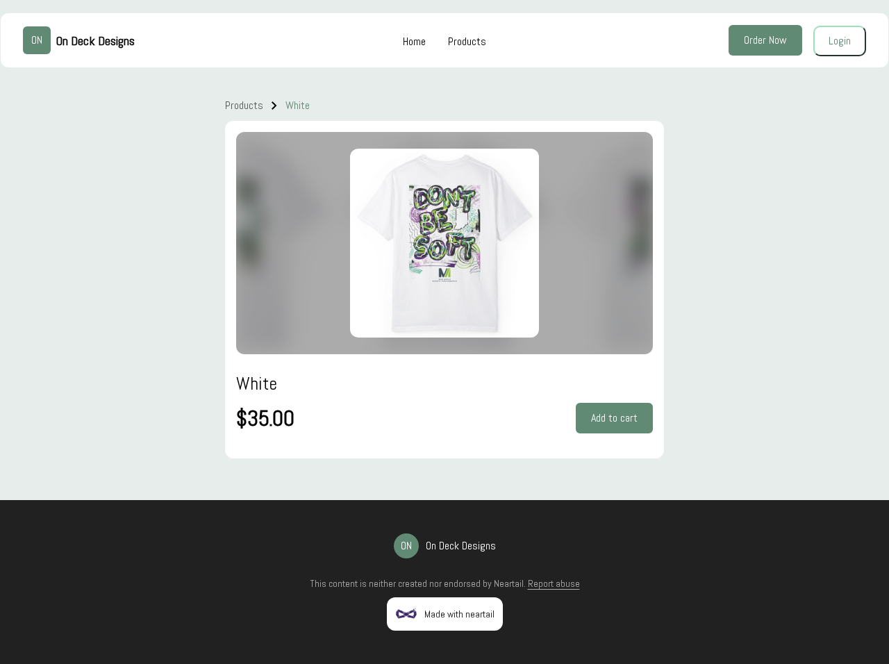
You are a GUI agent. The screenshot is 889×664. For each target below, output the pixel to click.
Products (467, 41)
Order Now (765, 40)
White (297, 105)
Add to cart (614, 417)
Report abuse (554, 583)
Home (414, 41)
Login (840, 40)
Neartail (509, 583)
